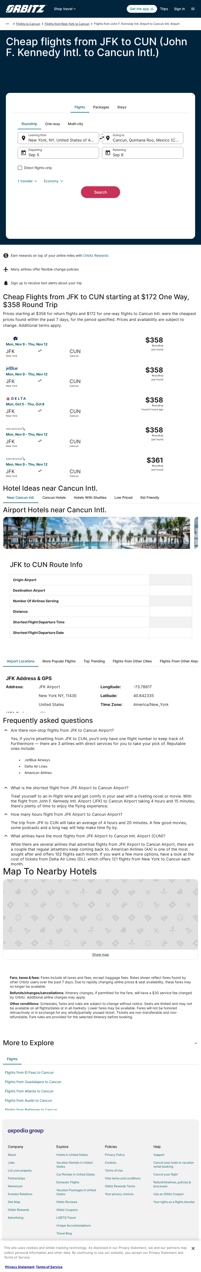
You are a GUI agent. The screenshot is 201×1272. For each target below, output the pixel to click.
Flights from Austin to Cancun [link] (28, 1100)
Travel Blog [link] (64, 1233)
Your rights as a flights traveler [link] (174, 1202)
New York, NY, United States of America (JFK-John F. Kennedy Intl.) (63, 140)
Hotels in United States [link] (72, 1155)
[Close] (193, 1248)
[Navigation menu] (193, 9)
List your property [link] (20, 1170)
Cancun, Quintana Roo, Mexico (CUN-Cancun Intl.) (148, 140)
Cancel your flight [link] (165, 1174)
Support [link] (158, 1155)
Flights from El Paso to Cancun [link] (29, 1072)
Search (100, 192)
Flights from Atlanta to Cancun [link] (29, 1091)
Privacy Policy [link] (115, 1155)
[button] (100, 1043)
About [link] (12, 1155)
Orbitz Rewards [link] (18, 1210)
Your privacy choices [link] (119, 1194)
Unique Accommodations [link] (73, 1225)
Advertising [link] (15, 1217)
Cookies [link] (110, 1162)
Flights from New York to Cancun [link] (67, 24)
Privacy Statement (20, 1267)
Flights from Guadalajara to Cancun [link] (33, 1082)
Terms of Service (49, 1267)
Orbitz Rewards (95, 255)
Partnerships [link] (16, 1178)
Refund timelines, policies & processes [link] (172, 1184)
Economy (51, 181)
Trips (164, 9)
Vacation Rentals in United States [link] (74, 1164)
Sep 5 (33, 154)
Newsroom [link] (15, 1186)
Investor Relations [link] (20, 1194)
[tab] (80, 107)
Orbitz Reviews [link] (66, 1202)
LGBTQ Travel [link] (66, 1217)
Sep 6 (118, 154)
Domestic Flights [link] (67, 1182)
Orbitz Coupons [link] (67, 1210)
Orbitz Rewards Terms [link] (120, 1186)
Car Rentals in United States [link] (75, 1174)
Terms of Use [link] (114, 1170)
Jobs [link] (11, 1162)
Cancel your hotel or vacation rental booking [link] (173, 1164)
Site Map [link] (14, 1202)
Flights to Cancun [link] (28, 24)
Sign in (179, 9)
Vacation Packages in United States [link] (76, 1192)
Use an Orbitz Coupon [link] (168, 1194)
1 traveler (25, 181)
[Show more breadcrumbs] (7, 23)
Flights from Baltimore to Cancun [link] (31, 1110)
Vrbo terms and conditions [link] (122, 1178)
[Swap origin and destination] (102, 137)
